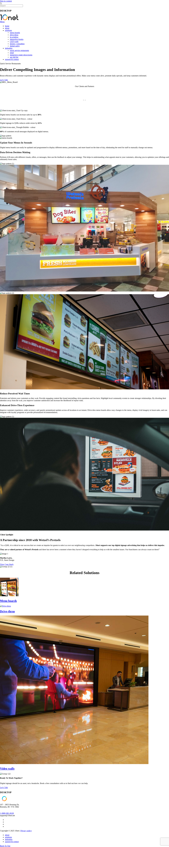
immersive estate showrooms (21, 55)
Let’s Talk (4, 80)
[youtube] (6, 826)
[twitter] (6, 820)
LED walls (14, 41)
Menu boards (8, 600)
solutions (8, 30)
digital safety (15, 46)
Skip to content (6, 1)
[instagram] (6, 824)
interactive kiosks (16, 39)
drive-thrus (14, 35)
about (7, 28)
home (7, 26)
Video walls (7, 768)
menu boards (15, 33)
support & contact (12, 59)
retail (12, 53)
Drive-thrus (7, 611)
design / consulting (17, 44)
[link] (6, 822)
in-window (14, 37)
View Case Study (7, 564)
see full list (14, 57)
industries (8, 48)
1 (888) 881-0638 (7, 813)
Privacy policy (26, 831)
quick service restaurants (19, 50)
